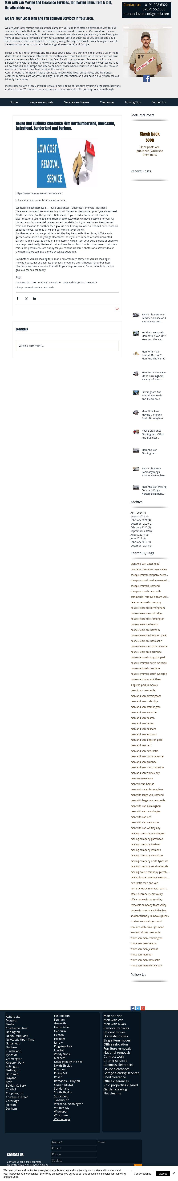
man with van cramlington (146, 811)
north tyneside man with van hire (150, 888)
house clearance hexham (145, 630)
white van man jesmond (145, 949)
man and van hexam (142, 723)
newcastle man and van (144, 883)
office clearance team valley (147, 894)
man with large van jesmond (147, 794)
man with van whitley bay (145, 828)
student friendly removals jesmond (150, 915)
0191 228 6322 (156, 4)
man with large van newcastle (80, 282)
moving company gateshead (147, 839)
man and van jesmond (144, 734)
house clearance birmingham (148, 607)
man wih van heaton (142, 783)
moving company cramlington (148, 833)
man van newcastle (49, 282)
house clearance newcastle (146, 640)
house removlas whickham (146, 679)
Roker (58, 1077)
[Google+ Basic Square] (143, 1008)
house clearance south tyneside (149, 646)
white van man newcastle (145, 960)
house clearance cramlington (147, 618)
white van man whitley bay (146, 965)
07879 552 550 (154, 9)
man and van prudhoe (144, 762)
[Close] (174, 1173)
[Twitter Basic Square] (138, 1008)
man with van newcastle (145, 822)
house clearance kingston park (148, 635)
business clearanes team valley (149, 569)
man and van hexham (143, 728)
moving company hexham (145, 844)
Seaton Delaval (64, 1085)
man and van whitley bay (145, 773)
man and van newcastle (144, 751)
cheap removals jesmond (145, 585)
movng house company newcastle (150, 877)
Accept (163, 1173)
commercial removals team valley (150, 596)
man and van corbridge (144, 701)
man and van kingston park (146, 739)
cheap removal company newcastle (150, 574)
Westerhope (61, 1119)
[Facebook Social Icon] (146, 78)
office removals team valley (146, 899)
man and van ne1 (26, 282)
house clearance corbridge (146, 613)
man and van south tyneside (147, 767)
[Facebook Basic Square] (133, 1008)
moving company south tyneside (149, 866)
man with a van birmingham (147, 789)
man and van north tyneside (147, 756)
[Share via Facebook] (17, 298)
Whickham (61, 1115)
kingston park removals (144, 685)
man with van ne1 (141, 817)
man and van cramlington (146, 706)
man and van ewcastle (144, 712)
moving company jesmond (146, 849)
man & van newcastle (143, 690)
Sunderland (61, 1088)
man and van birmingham (146, 696)
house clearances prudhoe (146, 651)
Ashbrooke (13, 1017)
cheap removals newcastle (146, 591)
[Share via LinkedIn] (34, 298)
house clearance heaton (145, 624)
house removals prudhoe (145, 668)
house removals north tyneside (149, 662)
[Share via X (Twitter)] (26, 298)
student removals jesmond (146, 921)
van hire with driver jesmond (147, 927)
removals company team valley (148, 905)
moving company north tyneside (149, 861)
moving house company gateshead (150, 872)
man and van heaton (143, 717)
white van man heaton (144, 943)
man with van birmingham (146, 806)
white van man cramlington (147, 938)
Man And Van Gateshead (145, 563)
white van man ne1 (142, 954)
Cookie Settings (142, 1173)
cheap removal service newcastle (35, 287)
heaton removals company (146, 602)
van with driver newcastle (145, 932)
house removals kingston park (148, 657)
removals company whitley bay (148, 910)
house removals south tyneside (149, 673)
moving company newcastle (147, 855)
